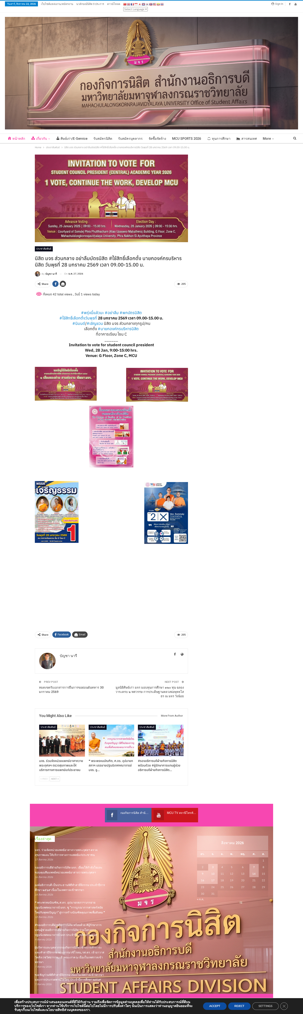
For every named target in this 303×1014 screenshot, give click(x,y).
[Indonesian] (136, 4)
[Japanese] (140, 4)
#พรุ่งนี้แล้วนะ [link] (92, 312)
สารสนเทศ (249, 139)
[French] (132, 4)
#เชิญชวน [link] (95, 323)
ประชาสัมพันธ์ (43, 248)
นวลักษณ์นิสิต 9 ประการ (90, 4)
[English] (129, 4)
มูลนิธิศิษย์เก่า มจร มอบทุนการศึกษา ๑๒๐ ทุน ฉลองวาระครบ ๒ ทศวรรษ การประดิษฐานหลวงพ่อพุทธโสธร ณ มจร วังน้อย (149, 692)
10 (213, 874)
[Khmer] (144, 4)
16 (202, 880)
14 (254, 874)
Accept (214, 1006)
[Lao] (151, 4)
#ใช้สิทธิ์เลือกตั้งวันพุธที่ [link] (78, 318)
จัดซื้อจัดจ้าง (157, 139)
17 (213, 880)
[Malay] (155, 4)
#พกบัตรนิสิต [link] (131, 312)
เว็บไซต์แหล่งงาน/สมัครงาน (57, 4)
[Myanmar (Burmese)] (158, 4)
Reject (239, 1006)
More (267, 139)
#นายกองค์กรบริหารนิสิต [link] (118, 328)
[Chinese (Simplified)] (125, 4)
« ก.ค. (200, 899)
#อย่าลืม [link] (112, 312)
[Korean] (147, 4)
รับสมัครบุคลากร (130, 139)
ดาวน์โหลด (113, 4)
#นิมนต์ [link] (78, 323)
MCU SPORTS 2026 (186, 139)
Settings (265, 1006)
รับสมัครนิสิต (102, 139)
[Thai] (162, 4)
